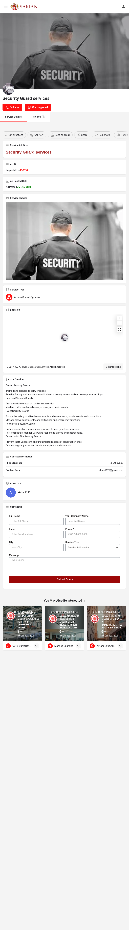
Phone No (70, 529)
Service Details (13, 116)
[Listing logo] (8, 89)
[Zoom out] (119, 323)
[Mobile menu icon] (5, 7)
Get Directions (113, 366)
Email (12, 529)
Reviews (38, 116)
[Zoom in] (119, 318)
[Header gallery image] (64, 51)
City (11, 542)
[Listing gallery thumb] (64, 241)
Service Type (72, 542)
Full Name (14, 516)
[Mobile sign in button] (123, 6)
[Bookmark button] (36, 646)
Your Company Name (77, 516)
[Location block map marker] (64, 337)
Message (14, 555)
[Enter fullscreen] (119, 329)
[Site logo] (24, 7)
